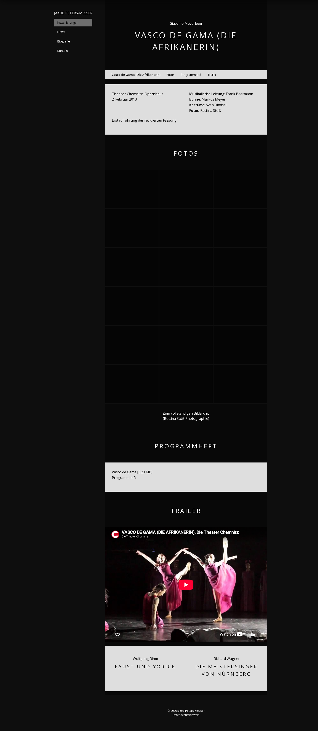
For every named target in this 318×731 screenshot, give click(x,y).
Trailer (211, 75)
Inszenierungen (67, 22)
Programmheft (191, 75)
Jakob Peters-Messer (73, 13)
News (61, 32)
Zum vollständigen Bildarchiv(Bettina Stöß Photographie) (186, 416)
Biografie (63, 41)
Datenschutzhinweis (186, 715)
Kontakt (62, 51)
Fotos (170, 75)
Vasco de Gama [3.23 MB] (132, 472)
